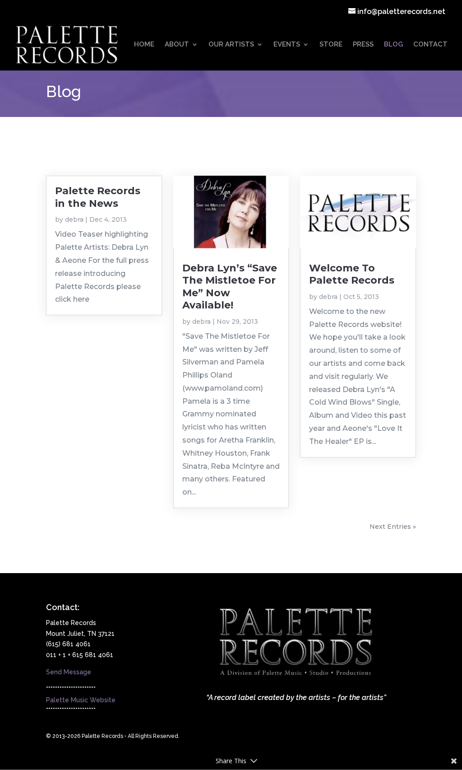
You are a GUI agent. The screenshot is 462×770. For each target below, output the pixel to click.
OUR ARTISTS (231, 44)
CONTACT (430, 44)
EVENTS (286, 44)
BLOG (393, 44)
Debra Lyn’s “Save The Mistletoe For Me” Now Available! (229, 286)
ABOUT (177, 44)
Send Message (68, 672)
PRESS (363, 44)
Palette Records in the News (97, 197)
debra (74, 219)
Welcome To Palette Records (351, 274)
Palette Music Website (81, 700)
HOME (144, 44)
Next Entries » (393, 527)
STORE (330, 44)
